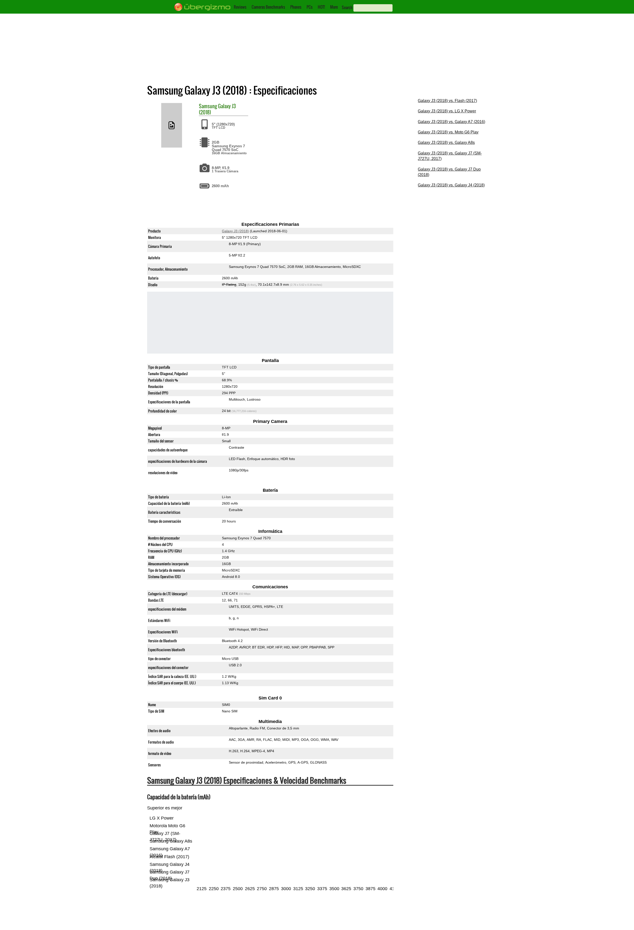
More (334, 7)
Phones (295, 7)
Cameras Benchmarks (268, 7)
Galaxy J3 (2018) (235, 231)
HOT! (321, 7)
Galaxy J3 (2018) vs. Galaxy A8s (446, 142)
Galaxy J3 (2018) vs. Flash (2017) (447, 101)
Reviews (240, 7)
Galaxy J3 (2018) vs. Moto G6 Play (448, 132)
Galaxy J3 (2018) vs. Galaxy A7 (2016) (451, 122)
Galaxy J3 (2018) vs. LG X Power (447, 111)
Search (347, 7)
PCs (310, 7)
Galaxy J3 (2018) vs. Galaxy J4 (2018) (451, 185)
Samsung (208, 106)
